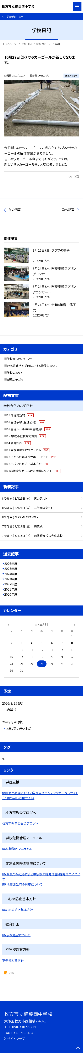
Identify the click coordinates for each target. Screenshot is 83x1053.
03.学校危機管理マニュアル (27, 450)
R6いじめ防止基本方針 (17, 909)
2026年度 (10, 563)
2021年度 (10, 589)
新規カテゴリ (15, 379)
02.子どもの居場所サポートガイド (31, 457)
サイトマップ (16, 1038)
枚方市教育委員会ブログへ (20, 823)
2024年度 (10, 574)
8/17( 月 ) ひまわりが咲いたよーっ (23, 517)
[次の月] (74, 624)
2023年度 (10, 579)
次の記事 (68, 209)
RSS (11, 973)
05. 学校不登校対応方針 (25, 436)
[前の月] (8, 624)
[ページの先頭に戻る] (78, 1048)
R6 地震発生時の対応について (22, 884)
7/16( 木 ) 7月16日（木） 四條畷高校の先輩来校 (32, 535)
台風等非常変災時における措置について (32, 366)
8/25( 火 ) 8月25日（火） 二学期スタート (27, 508)
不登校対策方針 (13, 960)
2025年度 (10, 568)
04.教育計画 (18, 443)
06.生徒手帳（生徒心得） (25, 422)
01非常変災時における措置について (33, 471)
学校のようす (15, 372)
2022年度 (10, 584)
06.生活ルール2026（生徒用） (28, 429)
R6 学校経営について (16, 935)
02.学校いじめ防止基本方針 (28, 464)
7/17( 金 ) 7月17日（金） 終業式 (22, 526)
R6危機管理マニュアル (17, 848)
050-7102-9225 (24, 1026)
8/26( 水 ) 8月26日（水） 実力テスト (24, 498)
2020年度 (10, 594)
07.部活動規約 (19, 415)
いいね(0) (73, 176)
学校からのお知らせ (19, 359)
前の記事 (15, 209)
